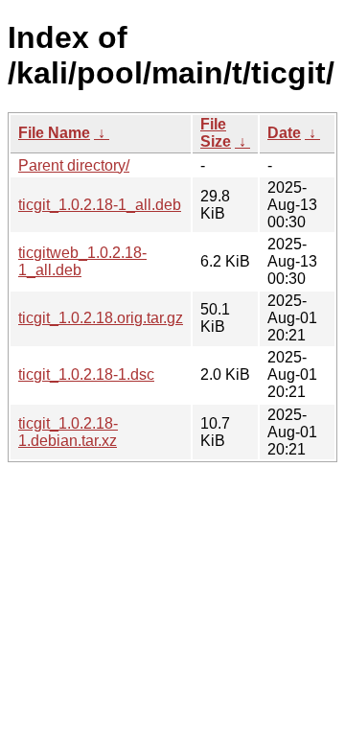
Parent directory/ (73, 165)
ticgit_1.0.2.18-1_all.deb (99, 205)
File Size (215, 133)
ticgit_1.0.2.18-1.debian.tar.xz (68, 432)
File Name (54, 133)
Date (284, 133)
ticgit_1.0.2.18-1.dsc (86, 374)
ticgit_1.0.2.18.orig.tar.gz (100, 318)
